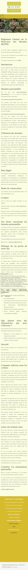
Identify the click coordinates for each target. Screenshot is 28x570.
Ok (1, 296)
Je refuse (7, 296)
